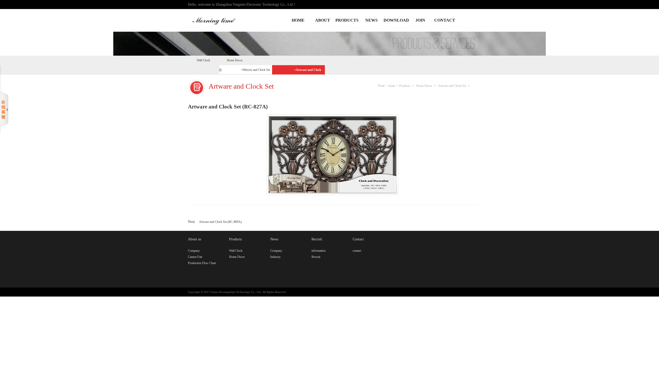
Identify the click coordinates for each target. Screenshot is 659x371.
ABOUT (322, 20)
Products (404, 86)
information (318, 250)
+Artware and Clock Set (307, 71)
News (274, 239)
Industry (275, 257)
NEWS (371, 20)
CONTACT (444, 20)
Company (194, 250)
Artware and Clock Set (452, 86)
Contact (358, 239)
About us (194, 239)
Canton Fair (195, 257)
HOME (298, 20)
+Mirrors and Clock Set (255, 70)
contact (357, 250)
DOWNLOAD (396, 20)
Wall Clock (203, 60)
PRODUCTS (347, 20)
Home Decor (234, 60)
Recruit (316, 239)
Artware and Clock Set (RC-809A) (220, 222)
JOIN (420, 20)
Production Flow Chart (202, 263)
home (391, 86)
